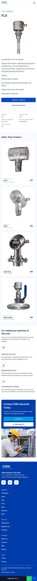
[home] (4, 2)
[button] (34, 3)
